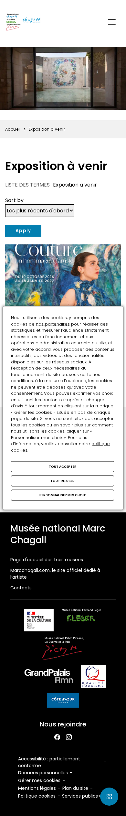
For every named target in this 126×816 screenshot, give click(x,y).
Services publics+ (81, 796)
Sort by (14, 200)
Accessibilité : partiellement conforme (49, 762)
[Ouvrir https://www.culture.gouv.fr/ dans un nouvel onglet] (39, 621)
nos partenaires (53, 324)
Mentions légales (37, 788)
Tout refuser (62, 480)
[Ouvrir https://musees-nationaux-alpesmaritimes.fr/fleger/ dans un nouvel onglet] (81, 621)
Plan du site (75, 788)
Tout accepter (63, 466)
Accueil (13, 129)
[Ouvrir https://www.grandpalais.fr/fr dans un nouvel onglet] (49, 677)
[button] (112, 22)
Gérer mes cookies (39, 780)
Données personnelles (43, 772)
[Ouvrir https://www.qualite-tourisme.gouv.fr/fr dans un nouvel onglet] (93, 677)
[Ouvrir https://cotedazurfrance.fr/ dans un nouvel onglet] (63, 701)
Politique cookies (37, 796)
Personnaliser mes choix (62, 495)
